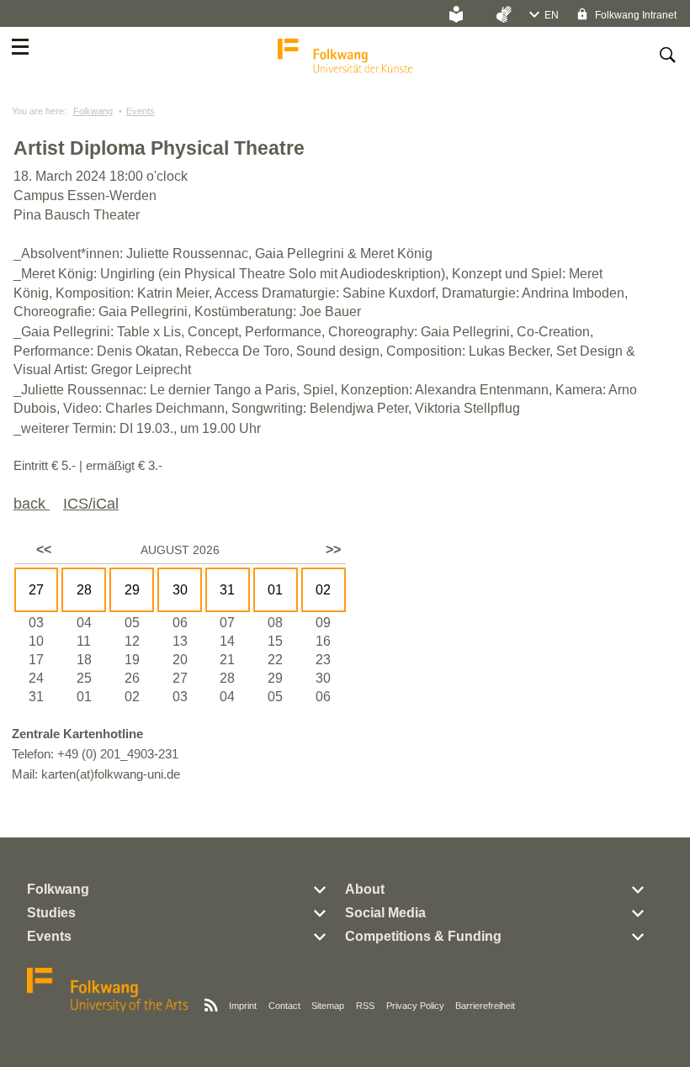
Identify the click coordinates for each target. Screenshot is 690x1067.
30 (180, 590)
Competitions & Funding (423, 936)
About (365, 889)
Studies (51, 913)
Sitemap (327, 1006)
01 (275, 590)
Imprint (243, 1006)
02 (323, 590)
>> (333, 549)
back (31, 503)
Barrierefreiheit (485, 1006)
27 (36, 590)
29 (132, 590)
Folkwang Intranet (634, 15)
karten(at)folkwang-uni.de (110, 774)
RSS (365, 1006)
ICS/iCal (91, 503)
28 (84, 590)
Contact (284, 1006)
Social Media (385, 913)
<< (43, 549)
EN (551, 15)
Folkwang (93, 111)
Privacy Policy (415, 1006)
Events (140, 111)
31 (227, 590)
